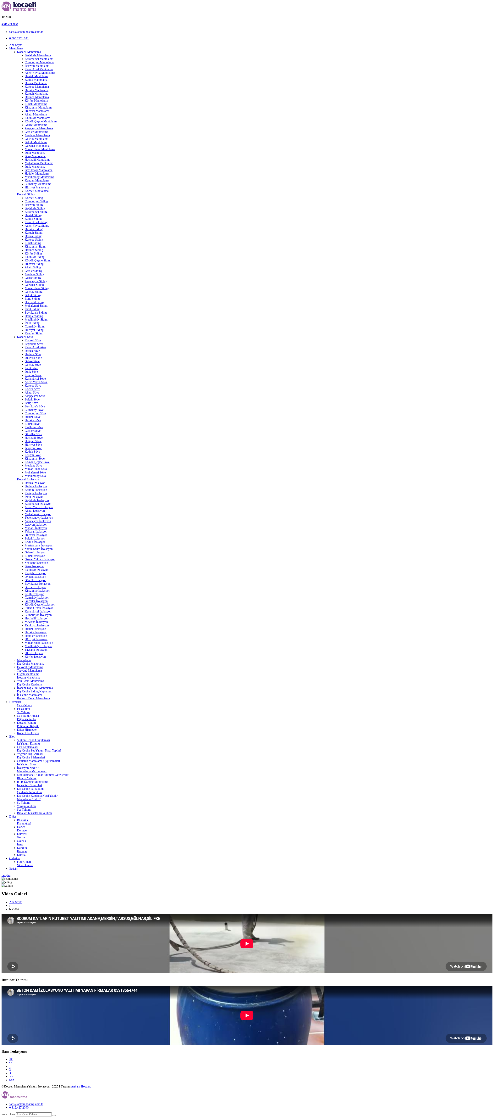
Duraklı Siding (34, 229)
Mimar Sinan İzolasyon (39, 642)
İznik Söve (31, 371)
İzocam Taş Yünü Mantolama (35, 688)
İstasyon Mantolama (37, 65)
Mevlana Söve (33, 465)
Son (11, 1080)
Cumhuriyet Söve (35, 413)
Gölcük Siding (33, 291)
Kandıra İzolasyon (36, 489)
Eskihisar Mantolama (37, 118)
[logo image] (15, 1097)
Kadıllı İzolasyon (35, 542)
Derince (22, 830)
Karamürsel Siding (36, 211)
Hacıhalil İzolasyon (36, 618)
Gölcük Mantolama (36, 138)
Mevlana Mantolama (37, 135)
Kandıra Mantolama (37, 180)
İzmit (20, 844)
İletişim (13, 868)
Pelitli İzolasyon (34, 594)
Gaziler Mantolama (36, 131)
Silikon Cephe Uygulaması (33, 740)
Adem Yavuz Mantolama (40, 72)
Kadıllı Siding (33, 218)
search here (8, 1114)
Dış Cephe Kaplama (29, 684)
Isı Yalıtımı (23, 708)
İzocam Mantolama (28, 677)
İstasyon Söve (33, 448)
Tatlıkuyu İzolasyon (37, 625)
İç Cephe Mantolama (29, 694)
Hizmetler (15, 701)
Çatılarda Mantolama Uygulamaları (38, 761)
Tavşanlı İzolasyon (36, 649)
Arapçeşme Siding (36, 281)
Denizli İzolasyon (35, 628)
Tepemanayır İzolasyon (39, 517)
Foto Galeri (24, 861)
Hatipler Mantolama (37, 173)
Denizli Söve (33, 416)
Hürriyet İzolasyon (36, 639)
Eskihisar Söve (34, 427)
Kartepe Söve (33, 385)
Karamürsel (24, 823)
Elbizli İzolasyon (35, 555)
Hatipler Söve (33, 441)
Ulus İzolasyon (34, 653)
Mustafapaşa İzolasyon (38, 545)
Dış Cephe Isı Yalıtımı (30, 788)
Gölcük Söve (33, 364)
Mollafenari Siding (36, 305)
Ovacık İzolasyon (35, 576)
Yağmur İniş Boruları (30, 754)
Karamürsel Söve (35, 347)
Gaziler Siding (33, 270)
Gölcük (21, 840)
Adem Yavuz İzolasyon (39, 507)
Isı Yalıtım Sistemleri (29, 785)
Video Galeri (25, 865)
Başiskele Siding (35, 208)
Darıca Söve (32, 350)
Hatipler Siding (34, 316)
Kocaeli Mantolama (29, 51)
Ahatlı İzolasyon (35, 510)
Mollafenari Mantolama (39, 163)
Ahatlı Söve (32, 392)
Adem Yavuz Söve (36, 382)
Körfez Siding (33, 253)
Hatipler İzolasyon (36, 635)
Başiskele (23, 820)
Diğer (12, 816)
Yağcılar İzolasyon (36, 531)
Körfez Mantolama (36, 100)
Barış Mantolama (35, 156)
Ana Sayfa (15, 45)
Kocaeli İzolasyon (28, 479)
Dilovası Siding (34, 264)
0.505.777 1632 (19, 38)
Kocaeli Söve (25, 336)
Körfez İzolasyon (35, 656)
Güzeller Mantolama (37, 145)
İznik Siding (32, 323)
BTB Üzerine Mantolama (32, 781)
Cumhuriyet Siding (36, 201)
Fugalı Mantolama (28, 674)
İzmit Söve (31, 368)
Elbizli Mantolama (36, 104)
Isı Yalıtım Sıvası (27, 764)
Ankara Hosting (81, 1086)
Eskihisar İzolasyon (36, 569)
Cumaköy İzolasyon (37, 597)
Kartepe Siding (34, 239)
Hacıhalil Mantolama (37, 159)
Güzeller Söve (33, 434)
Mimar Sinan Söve (36, 469)
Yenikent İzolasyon (36, 562)
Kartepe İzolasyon (36, 493)
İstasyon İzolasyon (36, 524)
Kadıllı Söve (32, 451)
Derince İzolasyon (36, 486)
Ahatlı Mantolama (36, 114)
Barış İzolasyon (34, 566)
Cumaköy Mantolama (38, 184)
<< (11, 1062)
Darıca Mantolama (36, 83)
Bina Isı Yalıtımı (26, 778)
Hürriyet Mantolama (37, 187)
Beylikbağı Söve (35, 406)
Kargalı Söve (33, 455)
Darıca (21, 827)
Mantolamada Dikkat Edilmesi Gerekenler (42, 774)
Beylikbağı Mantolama (38, 170)
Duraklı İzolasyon (36, 632)
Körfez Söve (32, 389)
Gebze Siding (33, 277)
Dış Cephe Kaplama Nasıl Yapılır (37, 795)
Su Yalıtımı (23, 712)
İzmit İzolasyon (34, 496)
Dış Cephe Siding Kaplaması (34, 691)
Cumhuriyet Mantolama (39, 62)
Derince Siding (34, 250)
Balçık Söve (32, 399)
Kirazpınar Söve (35, 458)
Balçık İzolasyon (35, 538)
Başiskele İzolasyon (37, 500)
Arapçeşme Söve (35, 396)
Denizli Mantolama (36, 76)
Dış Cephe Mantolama (30, 663)
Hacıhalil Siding (34, 302)
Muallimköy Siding (36, 319)
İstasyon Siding (34, 204)
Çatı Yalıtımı (24, 705)
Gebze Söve (32, 361)
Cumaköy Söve (34, 409)
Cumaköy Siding (35, 326)
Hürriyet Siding (34, 330)
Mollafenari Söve (35, 472)
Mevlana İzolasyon (36, 621)
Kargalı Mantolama (36, 93)
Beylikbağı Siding (36, 312)
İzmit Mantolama (35, 152)
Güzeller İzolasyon (36, 601)
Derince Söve (33, 354)
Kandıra (22, 847)
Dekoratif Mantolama (30, 667)
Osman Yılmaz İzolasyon (40, 559)
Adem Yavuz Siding (37, 225)
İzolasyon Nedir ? (28, 767)
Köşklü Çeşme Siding (38, 260)
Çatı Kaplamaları (27, 747)
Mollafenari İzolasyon (38, 514)
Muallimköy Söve (36, 476)
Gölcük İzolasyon (35, 580)
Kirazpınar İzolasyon (37, 590)
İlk (11, 1059)
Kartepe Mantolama (37, 86)
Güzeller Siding (34, 284)
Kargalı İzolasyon (35, 573)
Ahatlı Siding (33, 267)
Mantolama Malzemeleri (32, 771)
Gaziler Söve (33, 430)
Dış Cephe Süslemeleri (31, 757)
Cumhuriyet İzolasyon (38, 615)
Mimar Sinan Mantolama (40, 149)
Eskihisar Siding (35, 257)
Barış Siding (32, 298)
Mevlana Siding (34, 274)
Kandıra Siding (34, 333)
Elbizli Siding (33, 243)
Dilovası (22, 834)
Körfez (21, 854)
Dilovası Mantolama (37, 111)
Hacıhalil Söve (34, 437)
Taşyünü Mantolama (29, 670)
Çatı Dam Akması (28, 715)
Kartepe (22, 851)
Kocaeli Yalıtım (26, 722)
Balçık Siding (33, 295)
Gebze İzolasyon (35, 552)
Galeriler (14, 858)
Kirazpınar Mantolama (38, 107)
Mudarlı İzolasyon (36, 528)
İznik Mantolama (35, 166)
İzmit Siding (32, 309)
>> (11, 1076)
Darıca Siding (33, 236)
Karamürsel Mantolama (39, 58)
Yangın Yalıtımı (26, 806)
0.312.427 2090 (10, 24)
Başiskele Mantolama (38, 55)
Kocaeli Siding (26, 194)
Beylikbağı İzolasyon (38, 583)
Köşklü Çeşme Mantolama (41, 121)
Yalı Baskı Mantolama (30, 681)
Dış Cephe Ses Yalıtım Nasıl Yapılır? (39, 750)
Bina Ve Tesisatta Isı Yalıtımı (34, 813)
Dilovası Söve (33, 357)
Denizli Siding (33, 215)
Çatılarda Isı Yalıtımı (29, 792)
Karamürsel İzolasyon (38, 503)
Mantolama (16, 48)
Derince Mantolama (37, 97)
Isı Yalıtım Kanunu (28, 743)
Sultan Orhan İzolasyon (39, 608)
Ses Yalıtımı (24, 809)
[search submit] (54, 1115)
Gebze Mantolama (36, 124)
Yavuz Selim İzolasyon (39, 549)
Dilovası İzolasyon (36, 535)
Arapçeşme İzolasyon (38, 521)
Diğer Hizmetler (27, 729)
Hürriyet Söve (33, 444)
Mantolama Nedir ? (29, 799)
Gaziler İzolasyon (35, 587)
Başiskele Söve (34, 343)
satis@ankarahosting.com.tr (26, 31)
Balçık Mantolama (36, 142)
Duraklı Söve (33, 420)
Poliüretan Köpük (28, 726)
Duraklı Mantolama (36, 90)
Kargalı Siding (33, 232)
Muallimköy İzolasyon (38, 646)
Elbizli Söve (32, 423)
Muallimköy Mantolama (39, 177)
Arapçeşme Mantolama (39, 128)
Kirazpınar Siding (35, 246)
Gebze (21, 837)
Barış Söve (31, 403)
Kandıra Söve (33, 375)
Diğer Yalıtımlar (26, 719)
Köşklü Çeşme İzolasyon (40, 604)
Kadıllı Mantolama (36, 79)
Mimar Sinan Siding (37, 288)
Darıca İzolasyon (35, 482)
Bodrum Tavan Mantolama (33, 698)
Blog (12, 736)
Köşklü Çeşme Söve (37, 462)
